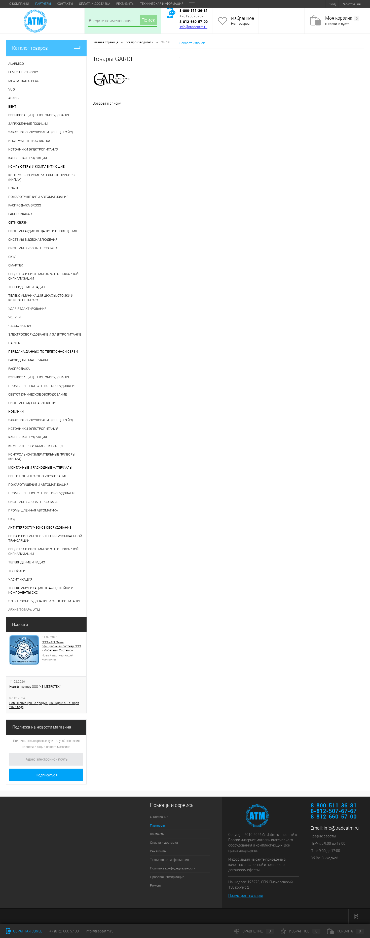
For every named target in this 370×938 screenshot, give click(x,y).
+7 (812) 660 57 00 (64, 931)
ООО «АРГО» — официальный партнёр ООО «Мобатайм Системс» (61, 646)
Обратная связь (27, 931)
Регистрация (351, 4)
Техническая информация (161, 4)
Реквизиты (125, 4)
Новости (20, 624)
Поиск (148, 20)
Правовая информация (167, 877)
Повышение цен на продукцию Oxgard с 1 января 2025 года (44, 705)
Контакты (65, 4)
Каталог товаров (30, 48)
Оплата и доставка (94, 4)
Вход (332, 4)
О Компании (19, 4)
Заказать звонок (192, 43)
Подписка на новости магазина (41, 727)
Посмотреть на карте (245, 896)
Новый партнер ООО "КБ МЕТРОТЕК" (34, 686)
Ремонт (155, 885)
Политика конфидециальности (172, 868)
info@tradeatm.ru (193, 27)
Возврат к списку (107, 103)
